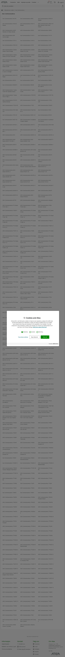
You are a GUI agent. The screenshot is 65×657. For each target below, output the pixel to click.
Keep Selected (34, 337)
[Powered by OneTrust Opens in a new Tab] (53, 344)
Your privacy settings (23, 337)
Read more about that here (40, 327)
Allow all (45, 337)
